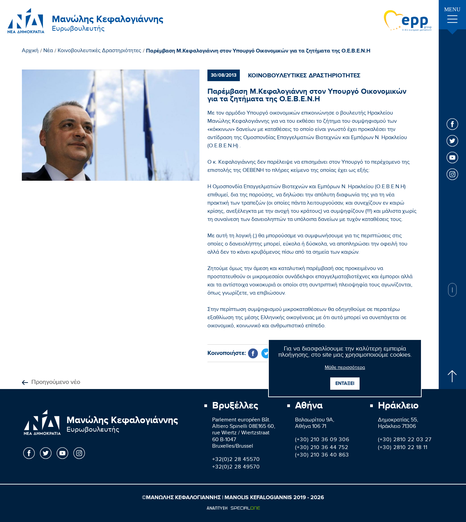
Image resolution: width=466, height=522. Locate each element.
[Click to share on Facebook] (253, 353)
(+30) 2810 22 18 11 (402, 448)
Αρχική (30, 51)
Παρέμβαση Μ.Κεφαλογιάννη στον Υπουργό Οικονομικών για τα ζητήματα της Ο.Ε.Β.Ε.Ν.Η (258, 51)
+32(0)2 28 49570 (236, 467)
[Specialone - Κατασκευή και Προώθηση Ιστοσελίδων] (233, 508)
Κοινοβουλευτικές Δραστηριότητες (99, 51)
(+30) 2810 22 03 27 (405, 440)
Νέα (48, 51)
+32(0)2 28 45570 (236, 460)
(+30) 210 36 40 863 (322, 455)
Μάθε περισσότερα (345, 368)
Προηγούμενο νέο (55, 382)
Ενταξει (344, 383)
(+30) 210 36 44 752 (321, 448)
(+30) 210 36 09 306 (322, 440)
